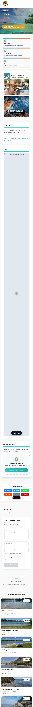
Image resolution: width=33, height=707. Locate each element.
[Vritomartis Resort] (16, 84)
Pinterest (25, 494)
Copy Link (17, 498)
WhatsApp (25, 490)
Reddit (9, 494)
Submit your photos (22, 32)
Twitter (17, 490)
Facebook (9, 490)
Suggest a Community (16, 470)
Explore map (16, 433)
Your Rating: (8, 557)
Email (17, 494)
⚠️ (30, 10)
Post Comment (11, 565)
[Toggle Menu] (30, 4)
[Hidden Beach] (16, 106)
